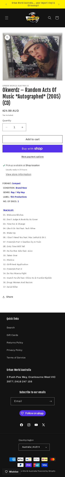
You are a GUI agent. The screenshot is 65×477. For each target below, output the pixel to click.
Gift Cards (12, 335)
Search (11, 327)
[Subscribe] (50, 401)
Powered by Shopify (47, 471)
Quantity (6, 120)
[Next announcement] (58, 4)
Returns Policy (15, 342)
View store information (18, 174)
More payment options (33, 156)
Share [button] (9, 297)
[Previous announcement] (6, 4)
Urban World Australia (27, 471)
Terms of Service (16, 357)
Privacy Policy (14, 350)
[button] (6, 17)
